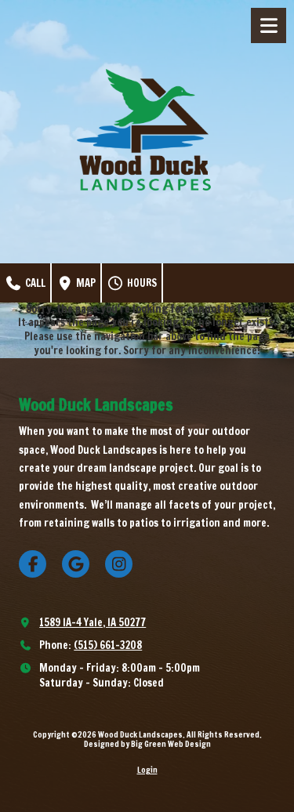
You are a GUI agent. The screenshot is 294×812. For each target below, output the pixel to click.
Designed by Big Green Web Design (147, 743)
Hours (141, 283)
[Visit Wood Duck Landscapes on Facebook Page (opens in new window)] (32, 564)
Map (85, 283)
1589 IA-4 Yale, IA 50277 (92, 622)
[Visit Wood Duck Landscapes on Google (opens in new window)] (75, 564)
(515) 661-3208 (108, 645)
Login (147, 769)
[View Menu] (268, 25)
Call (34, 283)
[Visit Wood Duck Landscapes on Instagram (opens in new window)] (118, 564)
